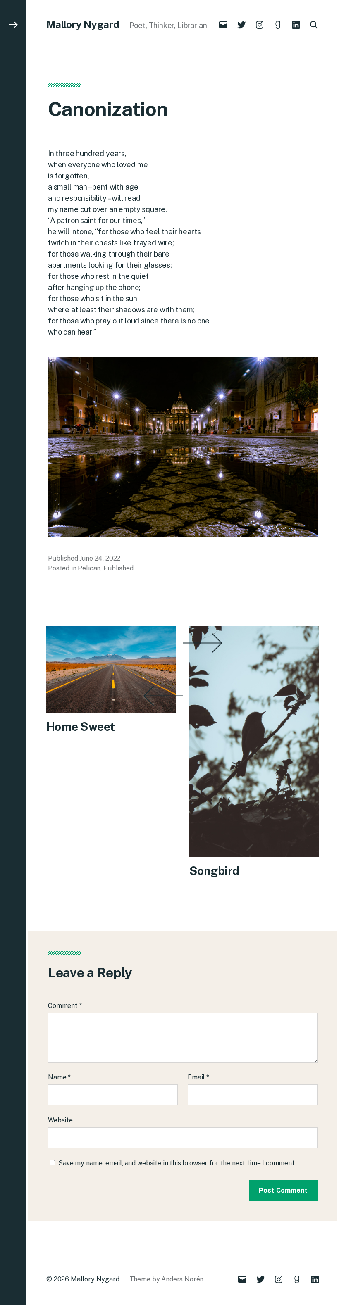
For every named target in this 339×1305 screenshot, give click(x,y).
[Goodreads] (278, 25)
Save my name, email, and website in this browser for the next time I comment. (177, 1163)
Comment (65, 1006)
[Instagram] (260, 25)
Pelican (89, 568)
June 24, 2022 (99, 558)
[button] (13, 652)
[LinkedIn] (296, 25)
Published (118, 568)
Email (198, 1077)
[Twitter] (241, 25)
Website (60, 1120)
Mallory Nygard (82, 24)
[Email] (223, 25)
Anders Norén (182, 1279)
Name (59, 1077)
